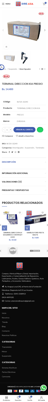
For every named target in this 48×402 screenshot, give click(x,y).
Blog (4, 326)
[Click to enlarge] (6, 46)
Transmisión (7, 347)
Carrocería (6, 376)
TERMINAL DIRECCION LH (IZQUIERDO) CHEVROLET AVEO (12, 235)
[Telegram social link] (18, 152)
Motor (4, 351)
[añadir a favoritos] (20, 212)
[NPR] (13, 250)
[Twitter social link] (12, 152)
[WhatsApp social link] (15, 152)
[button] (40, 129)
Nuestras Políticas (9, 335)
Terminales (39, 148)
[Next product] (45, 69)
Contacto (6, 331)
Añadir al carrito (24, 130)
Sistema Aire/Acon (9, 368)
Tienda (5, 322)
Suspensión (12, 69)
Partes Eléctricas (8, 372)
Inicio (4, 313)
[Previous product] (39, 69)
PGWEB (37, 386)
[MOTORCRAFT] (35, 250)
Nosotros (5, 318)
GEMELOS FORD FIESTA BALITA (35, 234)
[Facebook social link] (9, 152)
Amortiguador (25, 69)
